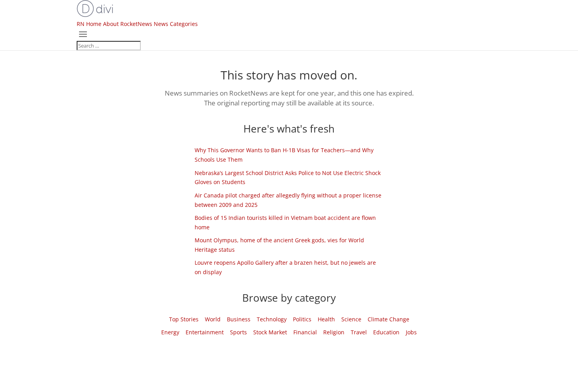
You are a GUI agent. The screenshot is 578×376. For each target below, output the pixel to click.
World (213, 319)
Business (238, 319)
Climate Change (388, 319)
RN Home (89, 24)
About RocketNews (127, 24)
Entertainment (205, 332)
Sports (238, 332)
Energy (170, 332)
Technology (272, 319)
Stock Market (270, 332)
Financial (305, 332)
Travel (359, 332)
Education (386, 332)
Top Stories (184, 319)
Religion (333, 332)
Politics (302, 319)
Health (326, 319)
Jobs (411, 332)
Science (351, 319)
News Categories (176, 24)
